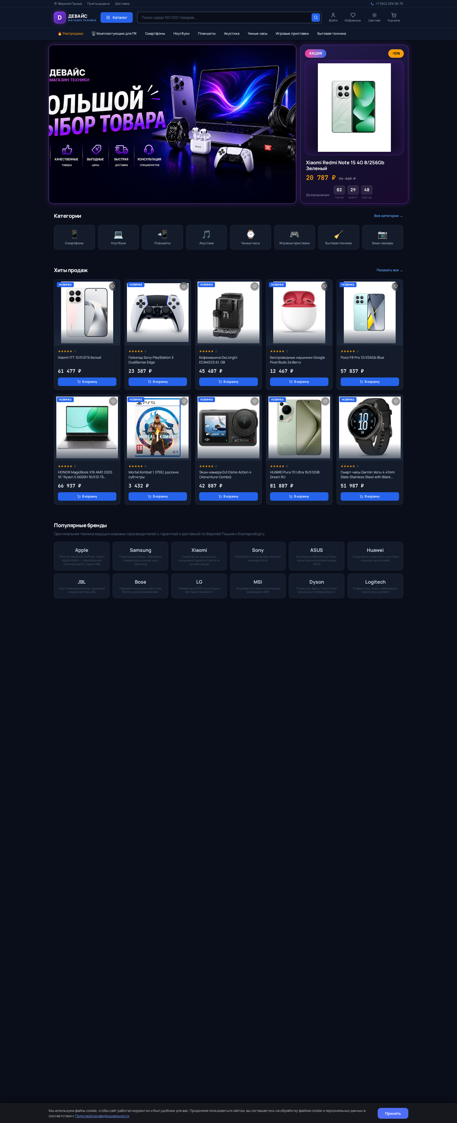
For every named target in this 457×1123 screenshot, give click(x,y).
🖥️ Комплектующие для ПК (114, 33)
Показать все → (390, 270)
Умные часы (257, 33)
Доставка (122, 4)
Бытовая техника (331, 33)
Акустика (231, 33)
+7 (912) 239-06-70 (389, 4)
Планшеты (207, 33)
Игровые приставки (292, 33)
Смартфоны (155, 33)
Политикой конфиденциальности (102, 1115)
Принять (393, 1113)
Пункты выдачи (98, 4)
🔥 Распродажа (70, 33)
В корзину (89, 381)
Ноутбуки (181, 33)
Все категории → (388, 215)
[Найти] (316, 17)
